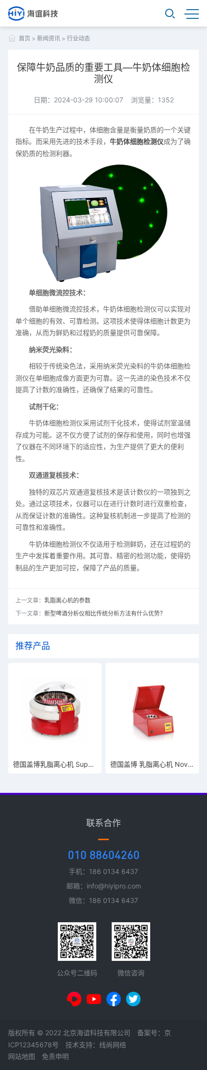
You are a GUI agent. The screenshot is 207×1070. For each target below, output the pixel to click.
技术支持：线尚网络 (95, 1045)
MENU (191, 13)
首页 (24, 38)
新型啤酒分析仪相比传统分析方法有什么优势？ (105, 613)
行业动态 (78, 38)
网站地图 (21, 1056)
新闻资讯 (48, 38)
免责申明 (55, 1056)
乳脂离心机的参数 (67, 600)
